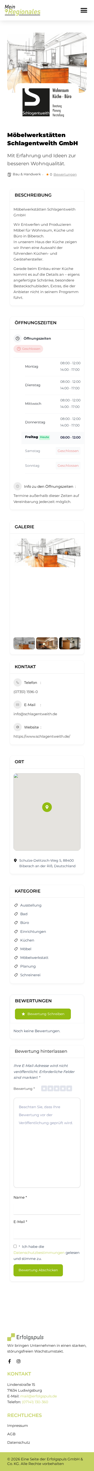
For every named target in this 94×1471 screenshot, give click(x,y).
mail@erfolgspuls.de (38, 1396)
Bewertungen (65, 174)
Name (20, 1197)
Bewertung (24, 1088)
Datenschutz (18, 1442)
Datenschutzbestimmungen (39, 1252)
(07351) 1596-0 (25, 691)
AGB (11, 1434)
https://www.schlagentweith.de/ (41, 736)
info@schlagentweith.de (35, 714)
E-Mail (20, 1221)
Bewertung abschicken (38, 1270)
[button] (83, 10)
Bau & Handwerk (27, 174)
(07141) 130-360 (35, 1402)
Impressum (17, 1425)
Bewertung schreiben (45, 1014)
